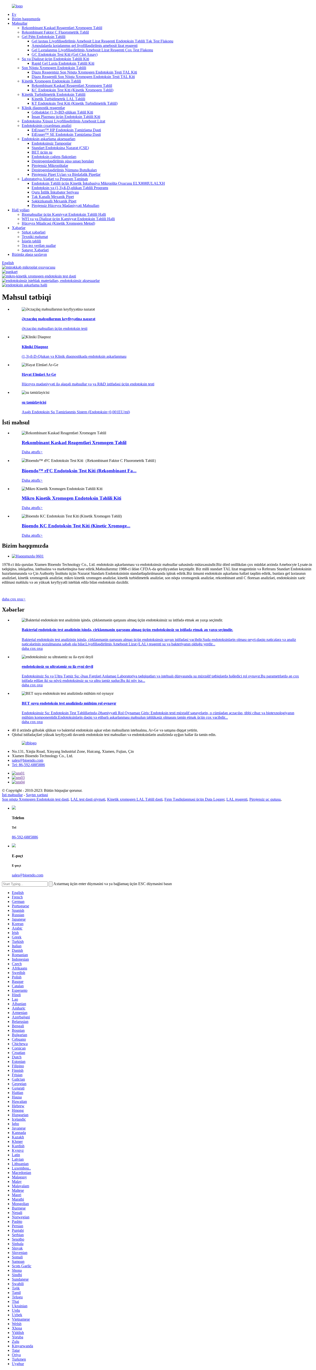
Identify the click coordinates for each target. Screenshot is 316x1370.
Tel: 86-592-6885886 (28, 765)
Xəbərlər (18, 228)
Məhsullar (19, 23)
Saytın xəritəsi (37, 795)
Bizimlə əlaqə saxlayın (29, 254)
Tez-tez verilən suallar (39, 245)
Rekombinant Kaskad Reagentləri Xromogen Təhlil (62, 28)
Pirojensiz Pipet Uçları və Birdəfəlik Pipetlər (66, 174)
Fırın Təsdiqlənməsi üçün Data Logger (194, 799)
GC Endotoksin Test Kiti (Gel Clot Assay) (65, 54)
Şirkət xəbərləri (33, 232)
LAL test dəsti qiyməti (88, 799)
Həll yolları (20, 210)
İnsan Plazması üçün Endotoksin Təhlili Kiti (66, 117)
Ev (14, 14)
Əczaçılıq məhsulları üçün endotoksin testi (54, 328)
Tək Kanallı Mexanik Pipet (53, 197)
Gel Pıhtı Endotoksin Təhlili (43, 37)
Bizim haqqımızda (26, 19)
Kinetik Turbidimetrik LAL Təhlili (58, 99)
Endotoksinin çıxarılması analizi (46, 125)
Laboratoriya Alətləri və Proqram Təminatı (55, 179)
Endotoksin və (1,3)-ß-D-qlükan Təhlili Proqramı (70, 188)
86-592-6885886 (25, 837)
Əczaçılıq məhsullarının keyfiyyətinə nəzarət (58, 319)
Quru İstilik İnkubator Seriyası (55, 192)
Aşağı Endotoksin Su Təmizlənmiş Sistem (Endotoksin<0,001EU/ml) (76, 412)
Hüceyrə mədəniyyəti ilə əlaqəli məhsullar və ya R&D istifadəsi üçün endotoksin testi (88, 384)
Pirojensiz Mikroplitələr (50, 165)
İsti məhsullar (12, 795)
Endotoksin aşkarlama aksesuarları (48, 139)
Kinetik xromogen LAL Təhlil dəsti (134, 799)
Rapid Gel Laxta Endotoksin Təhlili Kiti (63, 63)
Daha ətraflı (32, 452)
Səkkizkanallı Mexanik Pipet (54, 201)
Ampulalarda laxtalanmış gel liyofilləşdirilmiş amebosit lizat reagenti (85, 45)
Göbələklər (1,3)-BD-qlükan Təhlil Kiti (62, 112)
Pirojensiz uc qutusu (265, 799)
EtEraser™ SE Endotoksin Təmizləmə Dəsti (66, 134)
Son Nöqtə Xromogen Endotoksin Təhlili (54, 68)
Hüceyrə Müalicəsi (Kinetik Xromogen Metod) (58, 223)
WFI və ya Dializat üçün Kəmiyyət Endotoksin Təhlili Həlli (68, 219)
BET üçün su (42, 152)
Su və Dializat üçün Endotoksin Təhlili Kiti (55, 59)
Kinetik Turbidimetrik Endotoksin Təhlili (53, 94)
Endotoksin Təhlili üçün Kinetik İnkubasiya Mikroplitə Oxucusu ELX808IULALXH (98, 183)
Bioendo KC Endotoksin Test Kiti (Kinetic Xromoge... (76, 525)
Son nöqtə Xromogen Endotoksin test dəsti (35, 799)
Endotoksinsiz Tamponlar (51, 143)
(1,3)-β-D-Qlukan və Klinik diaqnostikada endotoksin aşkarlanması (74, 356)
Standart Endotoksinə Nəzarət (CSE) (60, 148)
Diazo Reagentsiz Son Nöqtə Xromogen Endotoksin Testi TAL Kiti (84, 72)
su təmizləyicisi (34, 402)
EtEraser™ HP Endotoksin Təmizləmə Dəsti (66, 130)
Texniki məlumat (35, 237)
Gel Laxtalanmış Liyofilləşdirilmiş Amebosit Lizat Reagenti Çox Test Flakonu (92, 50)
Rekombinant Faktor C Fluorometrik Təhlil (55, 32)
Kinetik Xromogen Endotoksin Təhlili (51, 81)
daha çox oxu (14, 599)
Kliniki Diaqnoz (35, 347)
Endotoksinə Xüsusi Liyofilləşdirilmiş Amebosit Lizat (63, 121)
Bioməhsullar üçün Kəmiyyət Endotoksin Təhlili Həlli (64, 214)
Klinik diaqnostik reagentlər (43, 108)
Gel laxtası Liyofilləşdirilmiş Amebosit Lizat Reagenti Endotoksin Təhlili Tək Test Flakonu (102, 41)
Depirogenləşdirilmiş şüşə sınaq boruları (63, 161)
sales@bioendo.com (27, 760)
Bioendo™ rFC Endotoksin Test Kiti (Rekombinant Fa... (79, 470)
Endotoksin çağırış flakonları (54, 157)
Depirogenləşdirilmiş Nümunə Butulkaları (64, 170)
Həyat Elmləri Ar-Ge (39, 374)
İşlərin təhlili (31, 241)
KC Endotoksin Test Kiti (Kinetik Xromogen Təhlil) (72, 90)
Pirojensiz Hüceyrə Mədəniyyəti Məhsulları (65, 205)
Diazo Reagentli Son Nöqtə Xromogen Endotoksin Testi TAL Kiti (83, 77)
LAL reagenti (236, 799)
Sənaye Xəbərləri (35, 250)
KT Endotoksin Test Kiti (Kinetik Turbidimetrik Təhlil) (75, 103)
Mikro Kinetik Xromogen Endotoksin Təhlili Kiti (71, 498)
